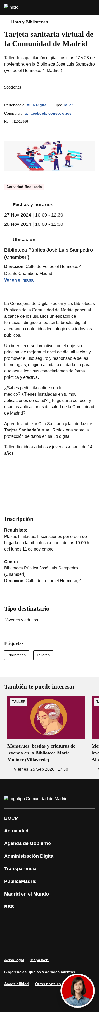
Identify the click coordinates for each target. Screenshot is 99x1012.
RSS (9, 906)
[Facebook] (11, 925)
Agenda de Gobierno (27, 843)
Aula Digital (37, 105)
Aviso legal (14, 960)
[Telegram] (59, 940)
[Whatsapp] (11, 940)
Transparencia (20, 868)
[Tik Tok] (27, 940)
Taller (68, 105)
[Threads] (75, 940)
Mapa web (39, 960)
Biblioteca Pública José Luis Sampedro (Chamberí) (48, 253)
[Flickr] (43, 940)
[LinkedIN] (75, 925)
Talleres (43, 655)
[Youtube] (59, 925)
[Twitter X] (43, 925)
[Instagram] (27, 925)
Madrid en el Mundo (26, 894)
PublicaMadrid (20, 881)
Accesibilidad (16, 984)
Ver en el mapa (19, 280)
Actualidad (16, 830)
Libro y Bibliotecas (29, 22)
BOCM (11, 818)
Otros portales (48, 984)
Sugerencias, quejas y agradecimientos (39, 972)
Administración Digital (29, 856)
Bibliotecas (17, 655)
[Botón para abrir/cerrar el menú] (91, 7)
